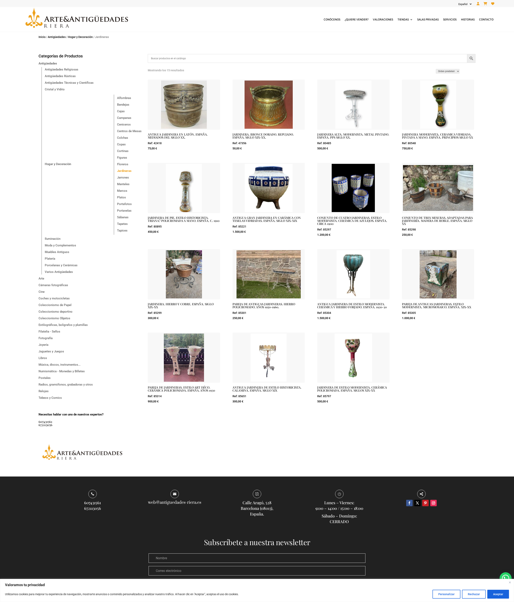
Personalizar (446, 594)
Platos (121, 197)
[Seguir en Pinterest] (425, 503)
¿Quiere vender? (356, 19)
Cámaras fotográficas (53, 285)
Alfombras (124, 98)
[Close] (509, 582)
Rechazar (474, 594)
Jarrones (123, 177)
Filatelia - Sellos (49, 331)
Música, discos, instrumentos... (60, 364)
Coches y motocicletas (54, 298)
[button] (506, 578)
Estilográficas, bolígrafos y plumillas (63, 325)
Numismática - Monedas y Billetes (62, 371)
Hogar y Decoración (80, 37)
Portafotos (124, 204)
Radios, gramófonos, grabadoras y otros (66, 384)
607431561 (45, 421)
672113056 (45, 425)
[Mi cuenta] (478, 3)
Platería (50, 258)
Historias (468, 19)
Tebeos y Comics (50, 398)
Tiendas (403, 19)
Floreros (122, 164)
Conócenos (332, 19)
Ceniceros (124, 124)
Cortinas (122, 151)
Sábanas (122, 217)
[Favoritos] (492, 3)
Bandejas (123, 104)
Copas (121, 144)
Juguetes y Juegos (51, 351)
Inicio (42, 37)
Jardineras (124, 171)
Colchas (122, 138)
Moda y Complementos (60, 245)
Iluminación (52, 239)
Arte (41, 278)
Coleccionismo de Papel (55, 305)
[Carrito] (485, 3)
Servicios (450, 19)
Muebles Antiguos (57, 252)
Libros (43, 358)
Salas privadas (428, 19)
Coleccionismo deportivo (55, 311)
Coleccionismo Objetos (54, 318)
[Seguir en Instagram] (433, 503)
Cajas (121, 111)
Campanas (124, 118)
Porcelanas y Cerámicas (61, 265)
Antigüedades (57, 37)
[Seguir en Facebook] (409, 503)
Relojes (44, 391)
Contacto (486, 19)
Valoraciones (383, 19)
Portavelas (124, 210)
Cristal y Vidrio (55, 89)
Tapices (122, 230)
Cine (42, 292)
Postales (45, 378)
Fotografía (46, 338)
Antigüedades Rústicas (60, 76)
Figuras (122, 157)
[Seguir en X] (417, 503)
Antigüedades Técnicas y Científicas (69, 83)
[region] (257, 590)
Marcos (122, 191)
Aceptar (498, 594)
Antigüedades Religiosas (61, 69)
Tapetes (122, 224)
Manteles (123, 184)
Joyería (43, 345)
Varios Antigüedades (59, 272)
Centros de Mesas (129, 131)
